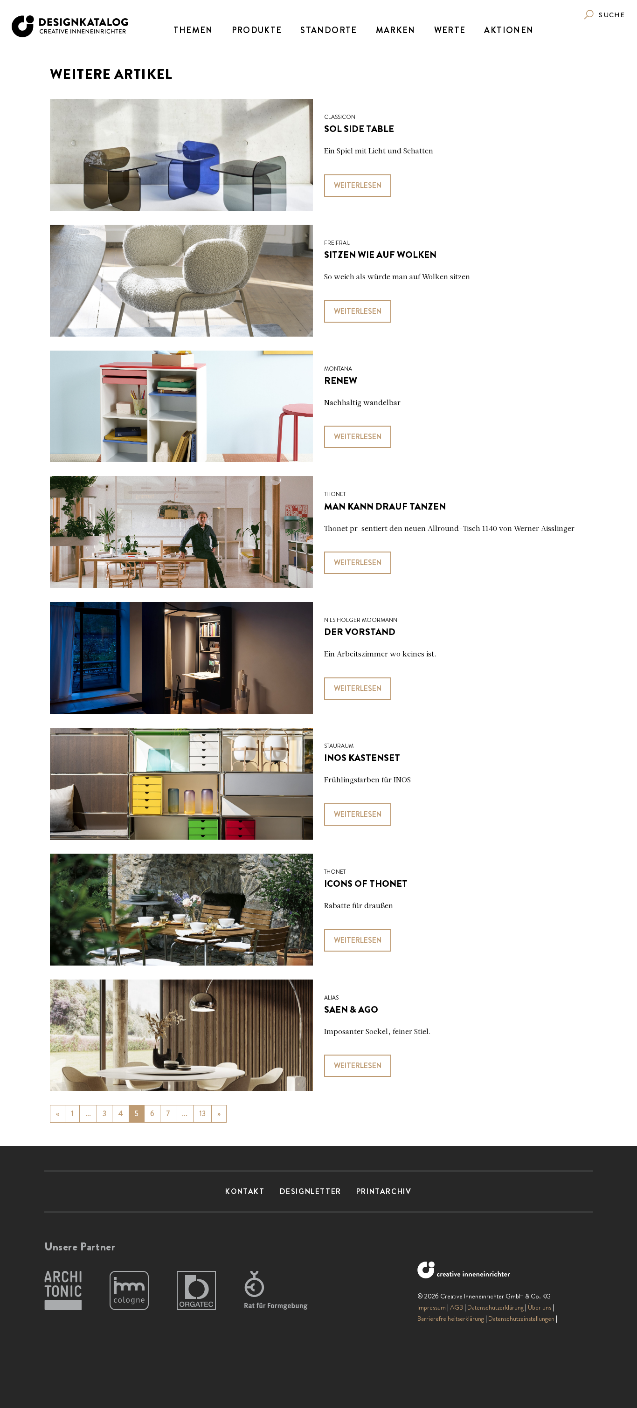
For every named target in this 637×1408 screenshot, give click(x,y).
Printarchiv (384, 1191)
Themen (193, 30)
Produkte (257, 30)
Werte (450, 30)
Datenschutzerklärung (495, 1307)
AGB (456, 1307)
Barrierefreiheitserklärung (450, 1318)
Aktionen (508, 30)
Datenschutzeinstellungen (521, 1318)
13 (202, 1113)
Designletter (310, 1191)
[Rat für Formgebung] (277, 1291)
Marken (395, 30)
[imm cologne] (129, 1291)
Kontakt (244, 1191)
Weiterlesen (357, 185)
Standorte (328, 30)
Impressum (431, 1307)
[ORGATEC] (196, 1291)
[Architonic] (63, 1291)
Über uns (539, 1307)
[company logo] (71, 26)
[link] (604, 15)
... (88, 1113)
